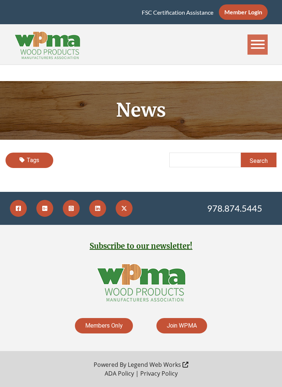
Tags (32, 160)
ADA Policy (119, 373)
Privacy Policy (159, 373)
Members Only (104, 325)
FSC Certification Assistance (177, 12)
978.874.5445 (234, 208)
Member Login (243, 11)
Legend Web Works (155, 365)
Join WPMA (182, 325)
